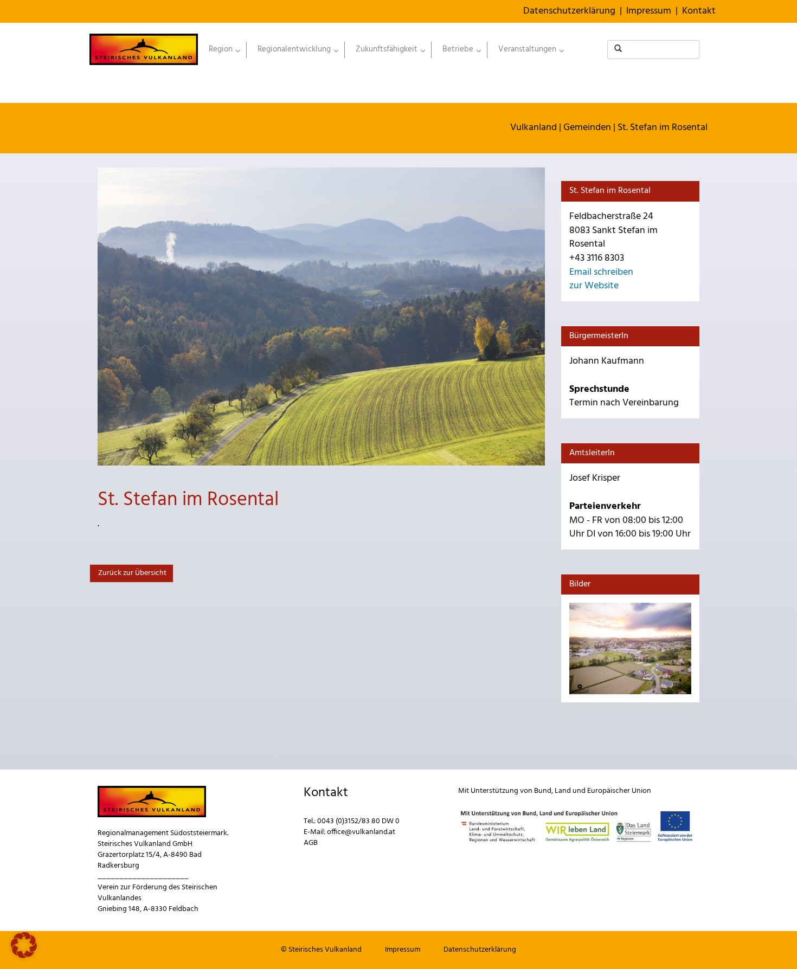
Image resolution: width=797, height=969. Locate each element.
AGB (311, 843)
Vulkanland (533, 127)
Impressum (648, 11)
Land (563, 791)
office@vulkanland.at (361, 832)
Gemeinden (587, 127)
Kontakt (699, 11)
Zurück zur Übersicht (131, 573)
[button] (24, 945)
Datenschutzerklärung (569, 11)
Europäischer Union (619, 791)
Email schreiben (601, 272)
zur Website (594, 286)
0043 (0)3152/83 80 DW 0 (358, 821)
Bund (542, 791)
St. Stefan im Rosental (663, 127)
